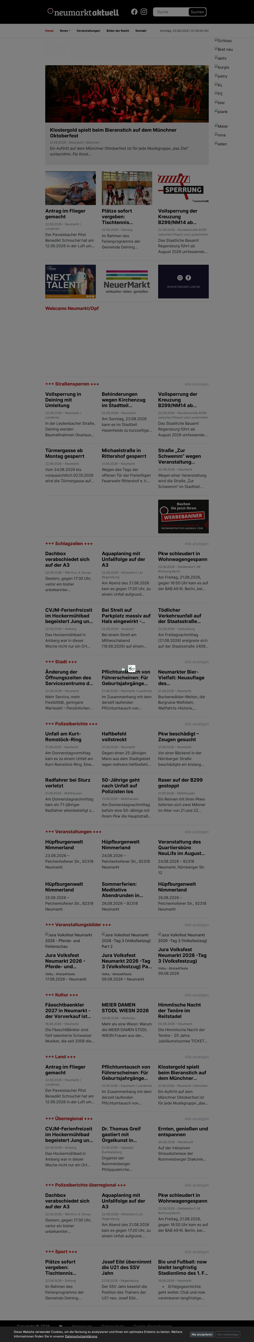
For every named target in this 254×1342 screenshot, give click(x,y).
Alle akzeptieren (201, 1334)
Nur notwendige (227, 1334)
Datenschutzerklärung (81, 1336)
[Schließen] (131, 668)
